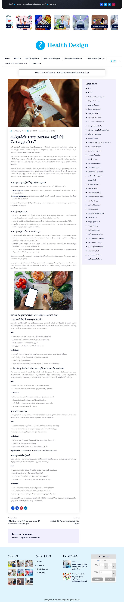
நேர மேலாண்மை (93, 188)
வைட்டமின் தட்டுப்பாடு (42, 26)
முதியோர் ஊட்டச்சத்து (95, 242)
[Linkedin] (109, 4)
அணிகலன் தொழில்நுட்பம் (99, 26)
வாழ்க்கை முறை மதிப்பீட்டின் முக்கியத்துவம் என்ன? (28, 4)
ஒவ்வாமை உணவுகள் (94, 134)
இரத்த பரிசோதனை (94, 109)
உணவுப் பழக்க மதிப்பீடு (48, 72)
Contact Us (36, 63)
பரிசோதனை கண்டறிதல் (95, 197)
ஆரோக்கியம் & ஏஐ (94, 101)
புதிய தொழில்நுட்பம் (94, 201)
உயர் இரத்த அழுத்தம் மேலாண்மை (98, 130)
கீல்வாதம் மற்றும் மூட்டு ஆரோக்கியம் (99, 142)
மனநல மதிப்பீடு (93, 209)
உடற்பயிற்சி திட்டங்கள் (95, 117)
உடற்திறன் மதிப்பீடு (93, 113)
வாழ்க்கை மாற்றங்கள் (23, 26)
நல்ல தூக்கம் (92, 180)
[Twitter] (105, 4)
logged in (24, 537)
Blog (61, 26)
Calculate (97, 579)
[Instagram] (113, 4)
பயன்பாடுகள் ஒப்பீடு (94, 192)
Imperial (101, 561)
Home (7, 58)
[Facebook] (101, 4)
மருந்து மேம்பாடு (93, 226)
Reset (110, 579)
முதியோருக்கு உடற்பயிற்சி (96, 238)
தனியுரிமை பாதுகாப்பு (94, 151)
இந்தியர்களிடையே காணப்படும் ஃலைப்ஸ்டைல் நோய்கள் (39, 450)
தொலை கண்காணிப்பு (95, 163)
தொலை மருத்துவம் (94, 167)
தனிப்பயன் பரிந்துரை (94, 147)
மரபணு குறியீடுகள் (94, 222)
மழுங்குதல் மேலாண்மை (95, 234)
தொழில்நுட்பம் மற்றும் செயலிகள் (15, 63)
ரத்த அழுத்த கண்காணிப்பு (96, 247)
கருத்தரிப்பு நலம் (93, 138)
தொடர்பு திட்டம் (92, 159)
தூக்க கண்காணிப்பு (94, 155)
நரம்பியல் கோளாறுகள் (95, 176)
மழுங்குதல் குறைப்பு (94, 230)
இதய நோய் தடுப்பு (93, 105)
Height (97, 565)
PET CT (80, 26)
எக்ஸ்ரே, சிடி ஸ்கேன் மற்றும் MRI (55, 4)
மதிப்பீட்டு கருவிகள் (31, 58)
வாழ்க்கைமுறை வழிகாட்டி (95, 58)
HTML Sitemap (42, 569)
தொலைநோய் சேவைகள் (95, 172)
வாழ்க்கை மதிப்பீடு (94, 251)
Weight (96, 572)
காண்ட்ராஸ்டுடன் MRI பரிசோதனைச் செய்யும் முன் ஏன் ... (79, 566)
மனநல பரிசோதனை (94, 205)
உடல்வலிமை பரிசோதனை (96, 122)
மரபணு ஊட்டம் (92, 217)
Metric (108, 561)
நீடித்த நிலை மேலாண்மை (73, 58)
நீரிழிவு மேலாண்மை (94, 184)
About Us (17, 58)
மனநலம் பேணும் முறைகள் (96, 213)
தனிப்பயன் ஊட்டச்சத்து (51, 58)
